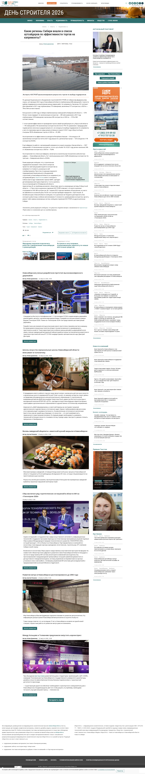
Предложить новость (64, 232)
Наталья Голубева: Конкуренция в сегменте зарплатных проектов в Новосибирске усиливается (104, 56)
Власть (52, 26)
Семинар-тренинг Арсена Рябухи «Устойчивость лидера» (104, 426)
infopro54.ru (60, 732)
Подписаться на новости (80, 232)
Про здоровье (100, 74)
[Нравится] (23, 235)
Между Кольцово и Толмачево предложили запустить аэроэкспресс (52, 635)
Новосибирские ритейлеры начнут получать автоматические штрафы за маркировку (106, 560)
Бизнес (44, 26)
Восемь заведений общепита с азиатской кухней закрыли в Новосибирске (55, 431)
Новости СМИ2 (27, 251)
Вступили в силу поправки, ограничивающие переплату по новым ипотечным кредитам (72, 245)
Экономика (109, 328)
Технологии (102, 151)
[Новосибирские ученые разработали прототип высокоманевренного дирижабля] (56, 297)
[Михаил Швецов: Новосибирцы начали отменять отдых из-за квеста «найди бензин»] (108, 470)
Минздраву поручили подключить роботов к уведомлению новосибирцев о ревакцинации (38, 245)
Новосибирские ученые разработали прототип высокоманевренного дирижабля (106, 154)
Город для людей (107, 78)
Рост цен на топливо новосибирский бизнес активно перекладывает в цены (107, 330)
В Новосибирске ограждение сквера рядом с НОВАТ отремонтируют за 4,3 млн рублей (108, 308)
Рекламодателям (137, 5)
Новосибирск (37, 223)
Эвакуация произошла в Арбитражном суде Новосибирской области (106, 285)
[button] (126, 3)
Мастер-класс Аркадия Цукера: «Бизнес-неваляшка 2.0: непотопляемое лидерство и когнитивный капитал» (108, 436)
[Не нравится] (28, 235)
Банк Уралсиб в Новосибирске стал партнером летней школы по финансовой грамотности (107, 350)
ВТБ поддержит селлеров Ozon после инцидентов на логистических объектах (107, 165)
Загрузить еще (56, 700)
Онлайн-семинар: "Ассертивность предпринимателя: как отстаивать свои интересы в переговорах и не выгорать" (107, 416)
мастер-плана (40, 676)
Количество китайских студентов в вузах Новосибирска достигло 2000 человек (107, 195)
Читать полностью (30, 341)
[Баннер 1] (30, 256)
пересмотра (83, 208)
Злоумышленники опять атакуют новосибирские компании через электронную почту (105, 571)
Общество (108, 172)
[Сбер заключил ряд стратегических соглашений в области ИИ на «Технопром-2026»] (56, 517)
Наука (95, 151)
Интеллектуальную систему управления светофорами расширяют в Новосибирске (108, 275)
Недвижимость (63, 26)
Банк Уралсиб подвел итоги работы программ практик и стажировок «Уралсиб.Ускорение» (105, 400)
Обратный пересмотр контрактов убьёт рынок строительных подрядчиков (75, 177)
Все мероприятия (97, 444)
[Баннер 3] (64, 256)
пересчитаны (39, 177)
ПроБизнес (107, 535)
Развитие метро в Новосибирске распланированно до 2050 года (50, 575)
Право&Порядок (105, 263)
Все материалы (97, 66)
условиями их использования (106, 769)
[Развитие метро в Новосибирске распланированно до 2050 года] (56, 596)
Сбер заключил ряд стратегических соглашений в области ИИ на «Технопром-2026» (105, 216)
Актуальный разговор (103, 29)
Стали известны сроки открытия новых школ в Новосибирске (107, 186)
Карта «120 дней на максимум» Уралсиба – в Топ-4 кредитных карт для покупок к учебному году (108, 380)
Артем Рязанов (32, 434)
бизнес (40, 227)
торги (28, 227)
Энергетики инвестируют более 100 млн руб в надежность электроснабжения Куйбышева (107, 370)
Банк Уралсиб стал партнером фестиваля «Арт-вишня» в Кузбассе (107, 390)
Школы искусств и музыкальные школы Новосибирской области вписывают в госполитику (107, 175)
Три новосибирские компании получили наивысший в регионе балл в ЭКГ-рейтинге (108, 538)
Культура (101, 172)
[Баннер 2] (47, 256)
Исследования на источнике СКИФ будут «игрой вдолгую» (107, 246)
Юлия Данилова (48, 44)
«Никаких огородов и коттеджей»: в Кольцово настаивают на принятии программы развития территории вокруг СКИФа (107, 296)
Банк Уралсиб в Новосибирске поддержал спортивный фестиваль (107, 360)
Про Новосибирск (114, 74)
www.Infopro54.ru (54, 726)
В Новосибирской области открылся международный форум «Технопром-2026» (108, 256)
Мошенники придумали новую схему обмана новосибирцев (106, 265)
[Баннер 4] (81, 256)
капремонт (34, 227)
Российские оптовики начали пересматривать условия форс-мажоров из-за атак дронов (107, 549)
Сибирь (31, 223)
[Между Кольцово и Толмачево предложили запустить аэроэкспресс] (56, 656)
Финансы (96, 162)
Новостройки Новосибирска (108, 82)
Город (101, 224)
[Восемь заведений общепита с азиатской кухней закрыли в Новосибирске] (56, 452)
